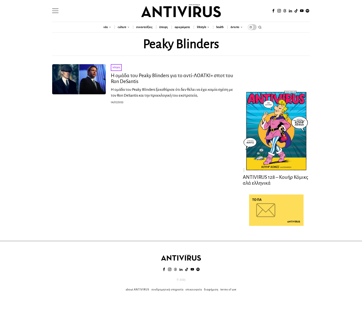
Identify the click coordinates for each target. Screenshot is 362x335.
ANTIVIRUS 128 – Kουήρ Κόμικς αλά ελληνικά (275, 180)
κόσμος (116, 67)
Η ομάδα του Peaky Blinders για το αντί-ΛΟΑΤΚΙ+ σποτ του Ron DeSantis (172, 78)
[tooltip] (273, 10)
